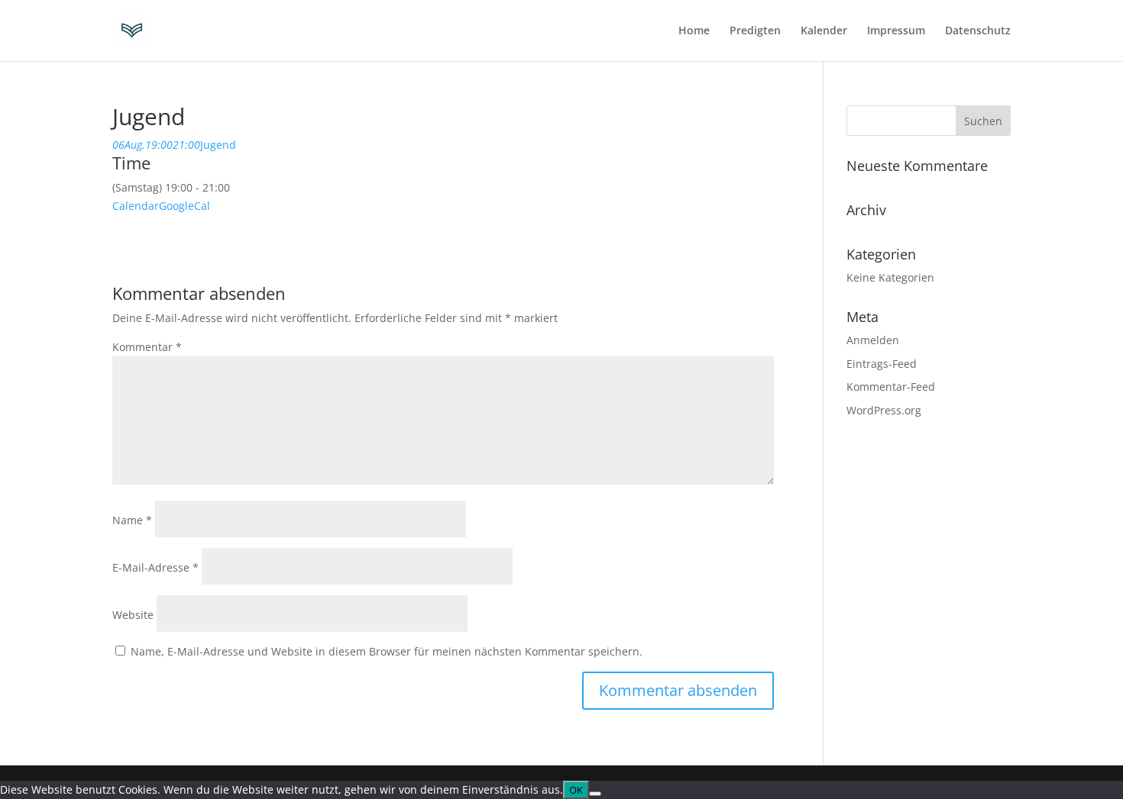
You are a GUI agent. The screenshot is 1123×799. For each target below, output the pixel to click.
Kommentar (147, 347)
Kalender (824, 31)
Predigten (755, 31)
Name (132, 520)
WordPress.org (883, 410)
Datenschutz (978, 31)
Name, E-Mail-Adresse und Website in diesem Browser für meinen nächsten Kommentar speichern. (386, 651)
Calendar (135, 205)
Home (694, 31)
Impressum (896, 31)
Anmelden (872, 340)
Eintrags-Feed (881, 363)
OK (576, 790)
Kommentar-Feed (890, 386)
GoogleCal (184, 205)
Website (133, 614)
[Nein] (595, 793)
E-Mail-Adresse (155, 567)
